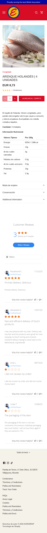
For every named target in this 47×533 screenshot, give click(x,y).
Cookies (6, 503)
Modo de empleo (10, 185)
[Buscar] (36, 12)
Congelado (7, 72)
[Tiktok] (12, 462)
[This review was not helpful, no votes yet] (40, 352)
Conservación (9, 192)
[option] (23, 46)
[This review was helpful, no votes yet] (35, 393)
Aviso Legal (7, 499)
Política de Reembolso (12, 486)
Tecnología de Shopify (11, 526)
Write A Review (23, 245)
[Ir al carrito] (41, 12)
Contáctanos (8, 479)
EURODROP (29, 524)
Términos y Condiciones (12, 482)
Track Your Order (10, 489)
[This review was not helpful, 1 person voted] (40, 299)
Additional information (12, 199)
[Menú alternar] (4, 12)
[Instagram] (8, 462)
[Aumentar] (14, 98)
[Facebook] (4, 462)
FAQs (5, 495)
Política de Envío (9, 513)
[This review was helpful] (35, 352)
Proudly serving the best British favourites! (23, 2)
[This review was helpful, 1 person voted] (35, 299)
